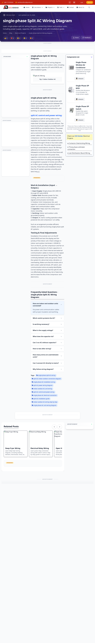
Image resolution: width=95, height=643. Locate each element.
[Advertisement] (15, 88)
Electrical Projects (20, 33)
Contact (71, 7)
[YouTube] (74, 2)
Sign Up (90, 2)
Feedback (87, 37)
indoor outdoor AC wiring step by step (45, 402)
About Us (81, 7)
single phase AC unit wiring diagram (44, 405)
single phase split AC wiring (46, 375)
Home (27, 7)
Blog (10, 33)
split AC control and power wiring (43, 392)
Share (77, 37)
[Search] (89, 7)
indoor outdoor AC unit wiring (42, 389)
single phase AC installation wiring (44, 382)
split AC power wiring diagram (42, 385)
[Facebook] (69, 2)
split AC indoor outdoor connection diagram (47, 379)
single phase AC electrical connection (45, 395)
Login (81, 2)
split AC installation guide (41, 399)
